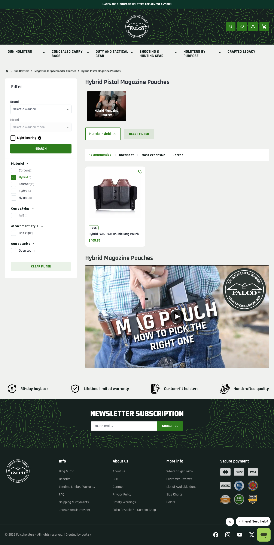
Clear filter (41, 266)
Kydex (25, 191)
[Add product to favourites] (140, 171)
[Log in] (253, 26)
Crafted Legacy (241, 52)
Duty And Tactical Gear (112, 54)
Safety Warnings (124, 502)
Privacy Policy (122, 494)
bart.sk (86, 534)
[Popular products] (242, 26)
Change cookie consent (75, 510)
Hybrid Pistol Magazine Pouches (101, 71)
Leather (26, 184)
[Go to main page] (7, 71)
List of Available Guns (181, 487)
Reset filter (139, 134)
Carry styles (20, 208)
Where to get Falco (180, 471)
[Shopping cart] (264, 26)
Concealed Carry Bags (67, 54)
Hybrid (25, 177)
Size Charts (174, 494)
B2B (115, 479)
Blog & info (66, 471)
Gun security (20, 244)
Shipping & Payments (74, 502)
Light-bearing (26, 138)
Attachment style (24, 226)
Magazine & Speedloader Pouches (55, 71)
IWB (23, 215)
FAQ (61, 494)
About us (119, 471)
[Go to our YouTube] (240, 535)
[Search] (230, 26)
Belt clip (26, 233)
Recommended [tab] (100, 155)
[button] (103, 134)
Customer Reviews (179, 479)
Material (17, 163)
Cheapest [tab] (126, 155)
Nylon (25, 198)
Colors (171, 502)
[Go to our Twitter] (252, 535)
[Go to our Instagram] (228, 535)
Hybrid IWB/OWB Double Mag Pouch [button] (114, 234)
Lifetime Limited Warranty (77, 487)
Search (41, 148)
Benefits (64, 479)
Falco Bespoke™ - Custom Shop (134, 510)
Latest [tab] (178, 155)
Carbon (25, 170)
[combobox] (40, 109)
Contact (118, 487)
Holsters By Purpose (194, 54)
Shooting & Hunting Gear (152, 54)
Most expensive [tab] (153, 155)
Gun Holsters (20, 52)
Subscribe (170, 426)
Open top (26, 250)
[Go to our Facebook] (216, 535)
